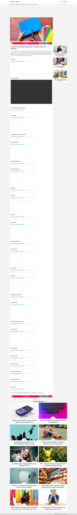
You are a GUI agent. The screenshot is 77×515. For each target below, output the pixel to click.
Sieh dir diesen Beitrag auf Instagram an (18, 61)
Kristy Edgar (34, 53)
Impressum (65, 514)
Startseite (11, 4)
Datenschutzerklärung (58, 514)
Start (61, 1)
